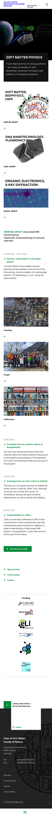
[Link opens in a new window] (26, 715)
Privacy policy (10, 781)
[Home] (7, 704)
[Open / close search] (47, 4)
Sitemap (7, 775)
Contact (10, 580)
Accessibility (9, 792)
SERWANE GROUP (13, 232)
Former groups (13, 575)
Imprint (7, 786)
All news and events (19, 549)
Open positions (13, 569)
